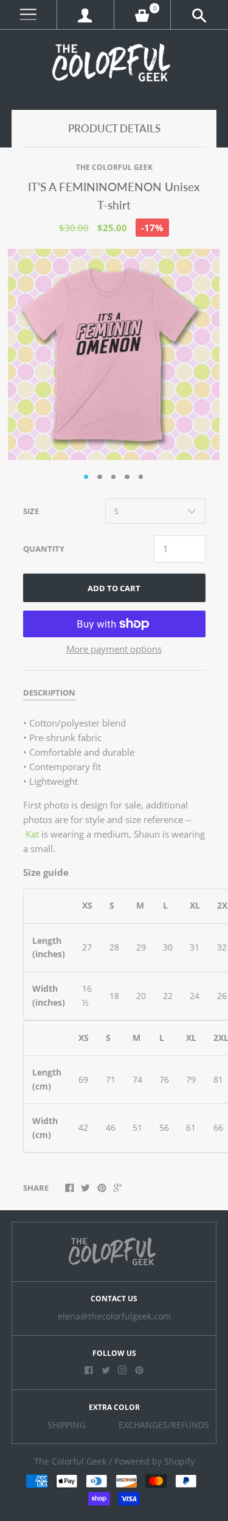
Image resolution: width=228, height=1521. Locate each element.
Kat (32, 834)
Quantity (43, 548)
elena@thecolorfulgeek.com (114, 1316)
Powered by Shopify (154, 1461)
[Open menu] (28, 15)
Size (31, 511)
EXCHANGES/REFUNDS (164, 1425)
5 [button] (141, 477)
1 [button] (86, 477)
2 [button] (99, 477)
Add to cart (114, 588)
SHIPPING (66, 1425)
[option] (113, 354)
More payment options (114, 649)
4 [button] (127, 477)
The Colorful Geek (114, 167)
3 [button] (113, 477)
